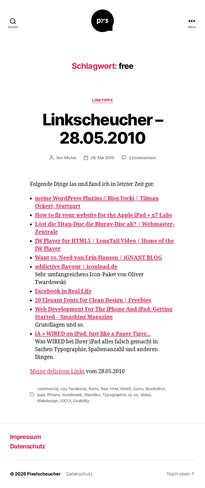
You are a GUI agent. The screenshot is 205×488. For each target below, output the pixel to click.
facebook (77, 388)
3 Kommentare (142, 157)
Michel (70, 157)
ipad (41, 394)
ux (136, 394)
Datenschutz (28, 446)
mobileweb (72, 394)
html (114, 388)
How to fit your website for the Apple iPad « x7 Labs (103, 215)
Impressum (25, 436)
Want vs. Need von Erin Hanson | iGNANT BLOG (98, 258)
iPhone (53, 394)
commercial (47, 388)
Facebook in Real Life (63, 291)
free (104, 388)
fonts (94, 388)
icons (138, 388)
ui (129, 394)
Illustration (155, 388)
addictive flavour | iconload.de (76, 267)
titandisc (92, 394)
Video (145, 394)
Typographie (114, 394)
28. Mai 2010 (102, 157)
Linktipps (102, 100)
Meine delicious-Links (57, 371)
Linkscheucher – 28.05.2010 (102, 128)
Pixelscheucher (43, 473)
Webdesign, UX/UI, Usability (63, 400)
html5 (125, 388)
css (63, 388)
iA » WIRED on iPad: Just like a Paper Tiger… (93, 334)
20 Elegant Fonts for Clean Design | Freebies (93, 300)
